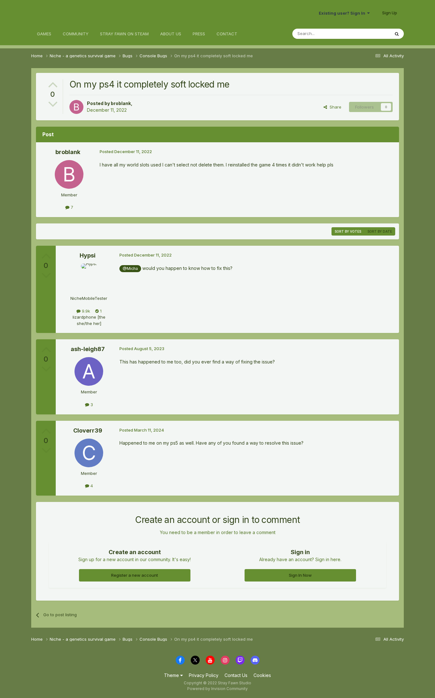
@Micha (130, 268)
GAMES (44, 33)
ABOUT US (170, 33)
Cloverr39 (87, 430)
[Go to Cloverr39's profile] (89, 453)
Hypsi (88, 255)
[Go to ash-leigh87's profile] (89, 371)
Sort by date (379, 231)
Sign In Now (300, 575)
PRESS (199, 33)
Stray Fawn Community (69, 13)
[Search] (397, 34)
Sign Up (389, 12)
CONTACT (227, 33)
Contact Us (236, 675)
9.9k (85, 311)
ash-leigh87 (88, 349)
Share (334, 106)
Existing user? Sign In (343, 13)
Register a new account (134, 575)
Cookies (262, 675)
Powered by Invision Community (217, 688)
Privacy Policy (203, 675)
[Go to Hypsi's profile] (89, 278)
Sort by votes (348, 231)
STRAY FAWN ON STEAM (124, 33)
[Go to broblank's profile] (76, 107)
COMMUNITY (76, 33)
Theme (172, 675)
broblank (121, 103)
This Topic (371, 33)
